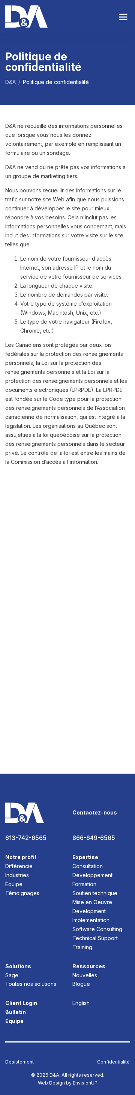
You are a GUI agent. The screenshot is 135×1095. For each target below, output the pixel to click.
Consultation (87, 866)
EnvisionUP (85, 1083)
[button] (123, 16)
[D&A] (26, 16)
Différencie (19, 866)
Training (82, 947)
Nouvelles (84, 975)
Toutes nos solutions (30, 984)
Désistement (19, 1062)
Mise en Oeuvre (92, 902)
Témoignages (22, 893)
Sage (11, 975)
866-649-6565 (93, 838)
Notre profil (20, 857)
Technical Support (95, 938)
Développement (92, 875)
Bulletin (15, 1012)
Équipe (13, 884)
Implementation (91, 920)
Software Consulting (97, 929)
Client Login (21, 1003)
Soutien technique (94, 893)
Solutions (18, 966)
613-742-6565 (25, 838)
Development (89, 911)
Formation (84, 884)
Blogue (81, 984)
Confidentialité (113, 1062)
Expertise (85, 857)
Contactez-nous (94, 812)
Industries (17, 875)
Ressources (88, 966)
